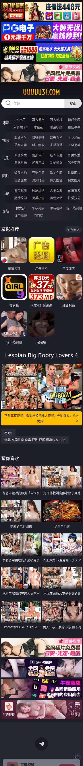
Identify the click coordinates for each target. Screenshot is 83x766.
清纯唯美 (38, 180)
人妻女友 (56, 190)
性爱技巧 (74, 198)
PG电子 (20, 120)
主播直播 (56, 145)
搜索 (73, 103)
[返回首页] (77, 757)
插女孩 (20, 208)
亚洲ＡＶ (20, 137)
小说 (5, 193)
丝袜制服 (38, 145)
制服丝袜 (20, 162)
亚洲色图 (38, 173)
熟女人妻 (20, 145)
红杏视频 (20, 215)
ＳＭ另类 (74, 145)
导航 (5, 211)
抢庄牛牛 (74, 127)
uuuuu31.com (41, 92)
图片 (5, 175)
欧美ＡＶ (56, 137)
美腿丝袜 (20, 180)
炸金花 (38, 127)
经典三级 (38, 162)
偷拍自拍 (38, 155)
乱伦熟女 (56, 162)
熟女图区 (56, 180)
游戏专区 (74, 120)
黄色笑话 (56, 198)
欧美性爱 (74, 155)
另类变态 (74, 162)
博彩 (5, 122)
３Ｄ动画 (74, 137)
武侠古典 (74, 190)
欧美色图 (56, 173)
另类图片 (74, 180)
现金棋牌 (56, 127)
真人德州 (38, 120)
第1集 (8, 433)
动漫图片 (74, 173)
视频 (5, 140)
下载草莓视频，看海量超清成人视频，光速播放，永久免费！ (41, 418)
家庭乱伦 (38, 190)
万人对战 (56, 120)
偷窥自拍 (20, 173)
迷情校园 (20, 198)
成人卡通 (56, 155)
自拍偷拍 (38, 137)
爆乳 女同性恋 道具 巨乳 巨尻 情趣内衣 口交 (35, 440)
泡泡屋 (38, 215)
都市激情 (20, 190)
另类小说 (38, 198)
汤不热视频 (74, 208)
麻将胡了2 (21, 127)
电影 (5, 158)
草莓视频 (56, 208)
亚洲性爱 (20, 155)
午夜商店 (38, 208)
